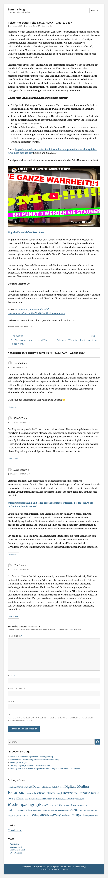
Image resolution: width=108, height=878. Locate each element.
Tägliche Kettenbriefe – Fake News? (26, 232)
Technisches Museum (89, 810)
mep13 (45, 805)
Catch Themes (62, 869)
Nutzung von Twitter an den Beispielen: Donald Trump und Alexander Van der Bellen (45, 768)
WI (21, 326)
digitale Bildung (58, 787)
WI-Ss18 (38, 815)
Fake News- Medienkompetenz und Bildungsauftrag (31, 757)
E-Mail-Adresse (17, 688)
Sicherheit (37, 810)
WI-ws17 (50, 815)
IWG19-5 (11, 799)
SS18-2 (68, 811)
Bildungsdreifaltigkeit (19, 762)
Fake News (14, 326)
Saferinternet (16, 810)
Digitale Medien (76, 787)
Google (59, 793)
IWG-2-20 (87, 793)
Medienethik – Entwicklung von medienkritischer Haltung (34, 760)
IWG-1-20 (78, 793)
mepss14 (52, 805)
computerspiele (24, 787)
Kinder (21, 799)
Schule (29, 810)
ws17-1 (61, 815)
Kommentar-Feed (17, 850)
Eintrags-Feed (16, 847)
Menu (96, 10)
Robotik (84, 805)
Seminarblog (16, 9)
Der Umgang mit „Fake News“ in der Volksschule (30, 765)
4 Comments (46, 26)
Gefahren (50, 793)
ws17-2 (69, 816)
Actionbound (12, 787)
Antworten (13, 407)
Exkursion (17, 792)
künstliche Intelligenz (33, 799)
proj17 (68, 805)
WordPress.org (16, 853)
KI (17, 798)
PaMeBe (61, 805)
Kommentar (15, 636)
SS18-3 (75, 810)
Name (12, 676)
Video (29, 816)
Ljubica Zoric (31, 26)
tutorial (11, 815)
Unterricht (21, 815)
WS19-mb (79, 815)
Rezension (76, 805)
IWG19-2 (29, 326)
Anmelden (14, 844)
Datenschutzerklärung (76, 867)
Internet (68, 792)
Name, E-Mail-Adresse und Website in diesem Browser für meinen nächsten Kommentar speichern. (50, 719)
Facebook (30, 793)
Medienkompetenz (75, 798)
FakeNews (39, 793)
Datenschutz (41, 787)
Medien (45, 799)
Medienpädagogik (25, 804)
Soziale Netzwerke (58, 810)
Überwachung (91, 816)
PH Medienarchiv (15, 830)
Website (12, 701)
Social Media (46, 811)
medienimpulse (57, 798)
